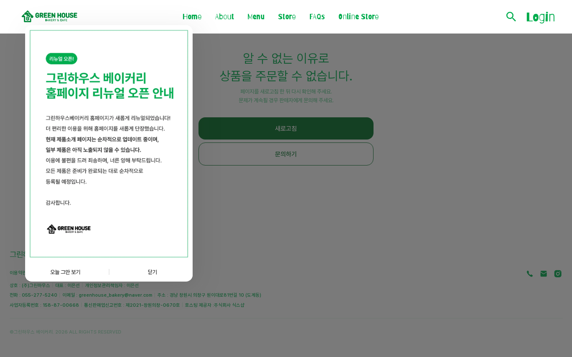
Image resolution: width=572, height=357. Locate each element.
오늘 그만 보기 (65, 272)
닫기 (152, 272)
